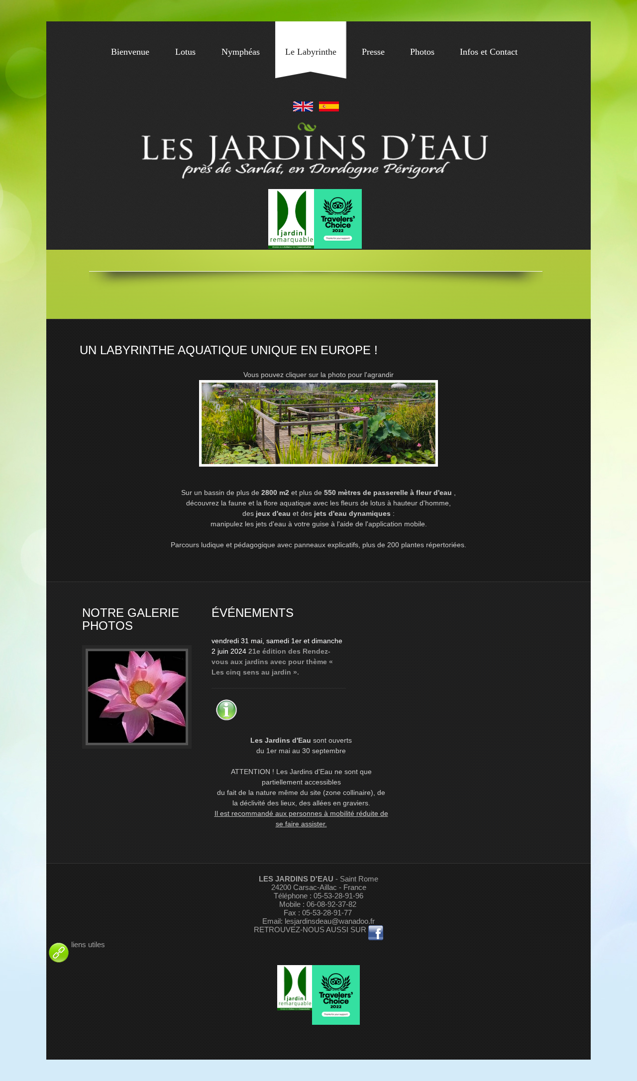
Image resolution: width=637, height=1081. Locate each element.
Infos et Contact (489, 52)
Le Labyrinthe (310, 52)
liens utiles (88, 944)
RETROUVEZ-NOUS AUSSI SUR (311, 929)
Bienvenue (130, 52)
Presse (373, 52)
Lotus (185, 52)
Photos (422, 52)
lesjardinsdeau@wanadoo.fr (330, 921)
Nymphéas (240, 52)
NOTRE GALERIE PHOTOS (130, 619)
